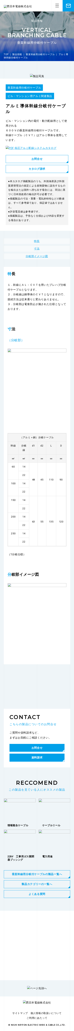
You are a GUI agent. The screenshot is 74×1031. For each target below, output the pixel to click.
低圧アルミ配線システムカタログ (35, 147)
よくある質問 (37, 893)
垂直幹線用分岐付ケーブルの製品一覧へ (37, 874)
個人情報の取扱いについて (46, 1013)
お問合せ (37, 158)
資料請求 (37, 757)
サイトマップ (20, 1013)
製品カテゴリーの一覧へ (37, 884)
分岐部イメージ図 (37, 256)
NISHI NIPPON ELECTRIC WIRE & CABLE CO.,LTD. (38, 1025)
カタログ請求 (37, 168)
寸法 (36, 248)
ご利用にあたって (37, 1017)
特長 (36, 241)
